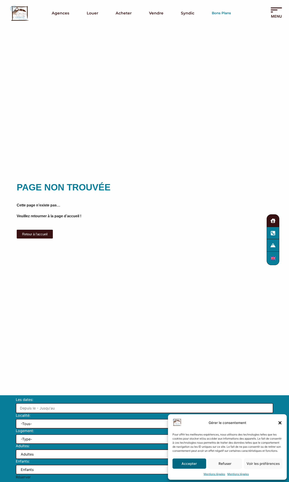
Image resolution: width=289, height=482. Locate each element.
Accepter (189, 463)
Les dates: (24, 400)
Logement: (25, 431)
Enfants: (23, 461)
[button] (280, 423)
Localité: (23, 416)
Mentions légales (214, 474)
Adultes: (23, 446)
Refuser (225, 463)
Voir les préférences (263, 463)
